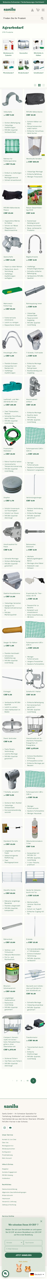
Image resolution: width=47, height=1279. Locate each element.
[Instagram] (4, 1127)
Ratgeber (5, 1169)
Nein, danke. (23, 1261)
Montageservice (7, 1146)
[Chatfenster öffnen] (5, 1273)
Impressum (6, 1198)
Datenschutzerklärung (9, 1189)
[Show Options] (21, 1242)
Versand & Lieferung (9, 1201)
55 (28, 1081)
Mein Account (7, 1158)
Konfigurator (6, 1152)
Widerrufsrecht (7, 1195)
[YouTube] (10, 1127)
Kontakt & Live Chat (9, 1139)
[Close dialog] (41, 1221)
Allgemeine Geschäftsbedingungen (14, 1192)
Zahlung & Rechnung (9, 1205)
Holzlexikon (6, 1178)
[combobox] (13, 1242)
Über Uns (5, 1142)
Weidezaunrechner (8, 1149)
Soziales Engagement (9, 1172)
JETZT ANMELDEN (23, 1255)
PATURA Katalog (7, 1175)
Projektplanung (7, 1155)
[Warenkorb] (38, 10)
